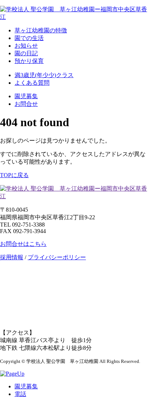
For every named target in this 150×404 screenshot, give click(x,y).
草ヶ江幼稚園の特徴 (41, 30)
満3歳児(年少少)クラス (44, 75)
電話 (20, 394)
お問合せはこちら (23, 244)
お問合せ (26, 104)
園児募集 (26, 96)
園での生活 (29, 38)
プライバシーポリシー (57, 257)
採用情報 (11, 257)
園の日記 (26, 53)
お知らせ (26, 46)
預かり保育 (29, 61)
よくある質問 (32, 83)
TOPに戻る (14, 175)
